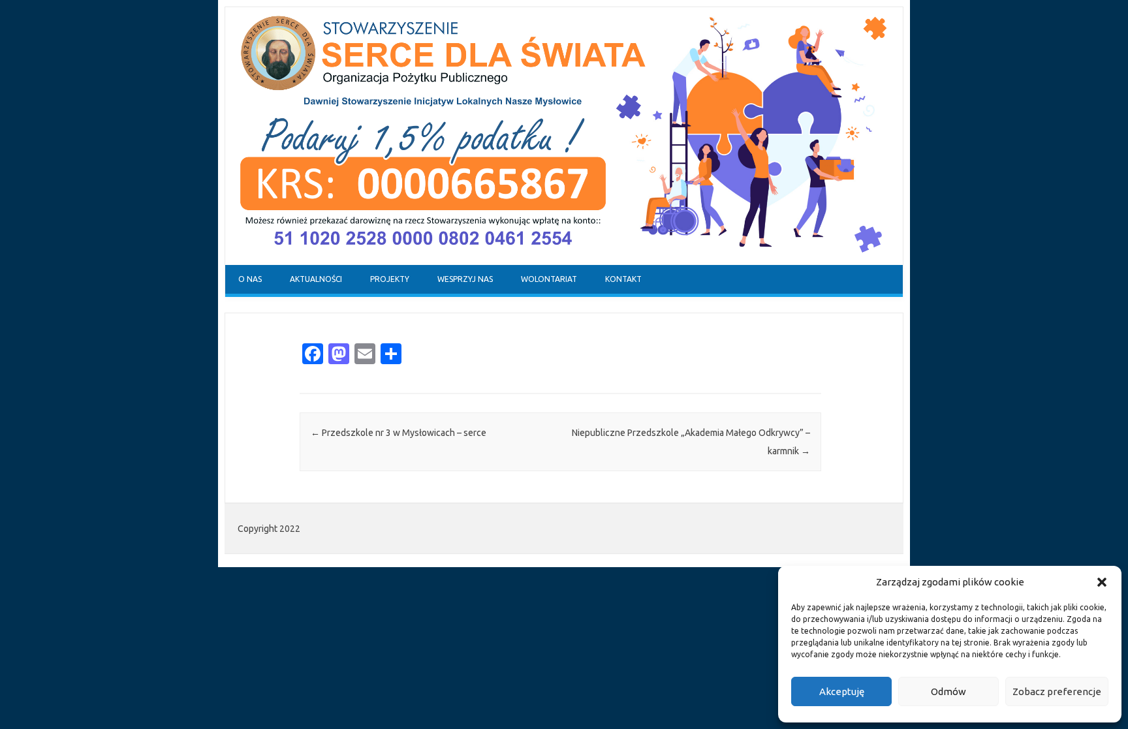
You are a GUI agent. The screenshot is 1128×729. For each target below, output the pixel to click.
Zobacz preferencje (1056, 691)
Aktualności (316, 279)
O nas (250, 279)
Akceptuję (841, 691)
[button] (1101, 582)
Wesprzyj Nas (465, 279)
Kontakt (623, 279)
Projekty (389, 279)
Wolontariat (549, 279)
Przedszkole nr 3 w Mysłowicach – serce (398, 432)
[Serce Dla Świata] (564, 261)
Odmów (948, 691)
